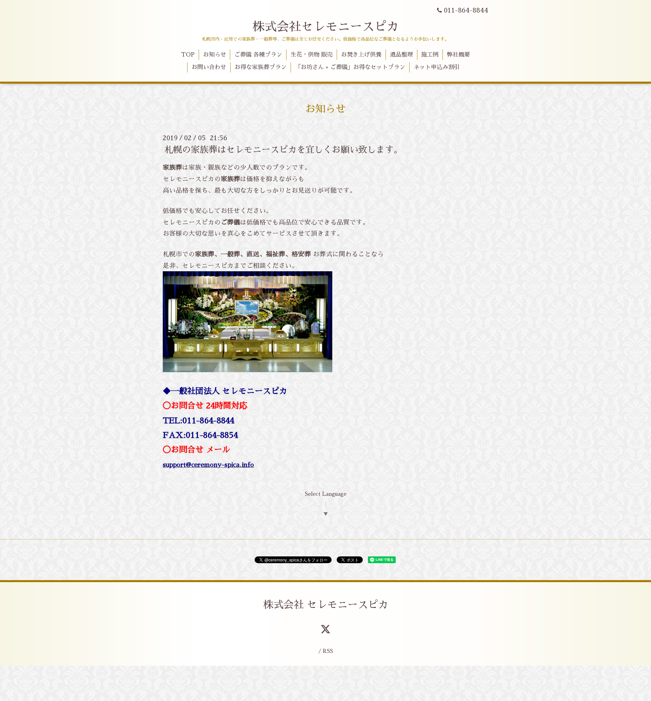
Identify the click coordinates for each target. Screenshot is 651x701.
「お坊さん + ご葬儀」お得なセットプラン (350, 67)
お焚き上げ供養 (361, 55)
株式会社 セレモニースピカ (325, 605)
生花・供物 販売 (312, 55)
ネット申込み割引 (437, 67)
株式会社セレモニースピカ (325, 27)
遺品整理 (401, 55)
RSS (328, 651)
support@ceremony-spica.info (208, 465)
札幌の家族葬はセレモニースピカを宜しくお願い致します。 (283, 149)
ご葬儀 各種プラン (258, 55)
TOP (188, 55)
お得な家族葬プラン (261, 67)
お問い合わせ (209, 67)
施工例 (429, 55)
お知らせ (214, 55)
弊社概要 (458, 55)
